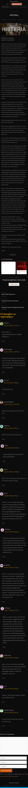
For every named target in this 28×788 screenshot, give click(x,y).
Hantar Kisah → (17, 4)
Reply (3, 341)
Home (7, 4)
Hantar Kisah (14, 284)
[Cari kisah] (10, 4)
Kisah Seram (14, 11)
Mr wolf (6, 380)
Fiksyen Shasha (14, 1)
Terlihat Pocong (5, 262)
